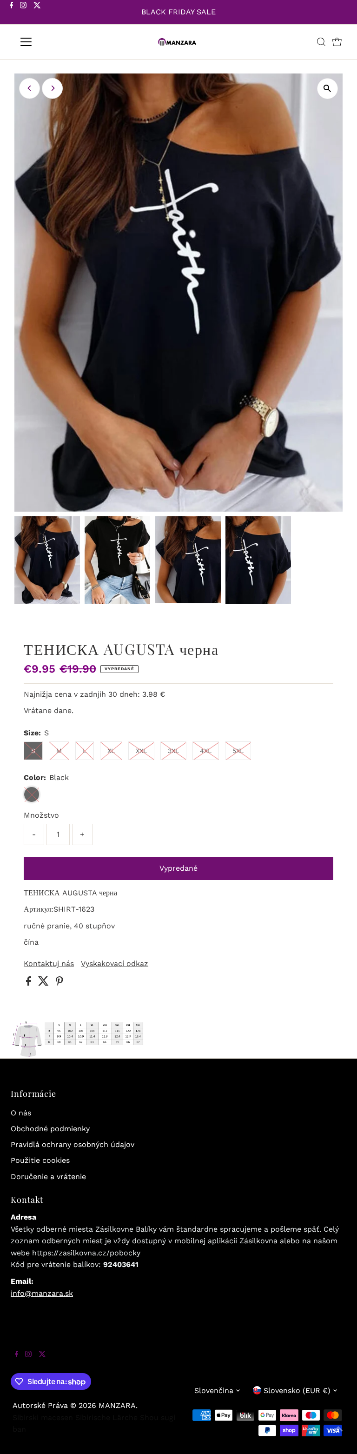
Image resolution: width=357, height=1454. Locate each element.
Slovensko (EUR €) (297, 1390)
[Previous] (29, 88)
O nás (21, 1112)
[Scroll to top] (338, 1435)
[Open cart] (337, 42)
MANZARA (117, 1405)
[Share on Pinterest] (59, 983)
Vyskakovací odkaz (114, 963)
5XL (238, 750)
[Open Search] (321, 42)
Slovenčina (213, 1390)
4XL (206, 750)
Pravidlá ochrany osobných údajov (72, 1144)
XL (111, 750)
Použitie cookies (40, 1160)
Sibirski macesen (43, 1417)
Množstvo (41, 815)
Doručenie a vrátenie (48, 1176)
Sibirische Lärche (106, 1417)
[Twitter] (37, 13)
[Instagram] (23, 13)
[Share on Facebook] (29, 983)
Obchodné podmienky (50, 1128)
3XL (173, 750)
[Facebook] (11, 13)
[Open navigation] (53, 41)
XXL (141, 750)
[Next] (52, 88)
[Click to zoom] (327, 88)
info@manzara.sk (42, 1293)
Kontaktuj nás (49, 963)
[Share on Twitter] (44, 983)
